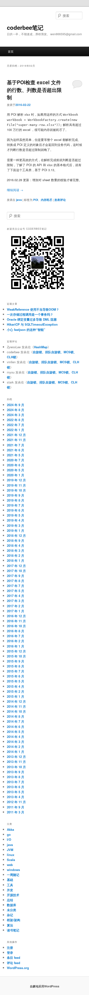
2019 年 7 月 (15, 505)
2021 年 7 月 (15, 445)
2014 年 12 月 (16, 701)
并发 (10, 890)
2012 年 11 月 (16, 802)
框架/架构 (13, 920)
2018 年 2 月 (15, 555)
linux (10, 854)
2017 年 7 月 (15, 585)
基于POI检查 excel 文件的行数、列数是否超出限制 (34, 90)
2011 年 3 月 (15, 812)
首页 (11, 51)
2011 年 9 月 (15, 807)
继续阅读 (15, 190)
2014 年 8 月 (15, 716)
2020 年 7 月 (15, 460)
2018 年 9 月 (15, 540)
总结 (10, 900)
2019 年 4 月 (15, 520)
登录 (10, 952)
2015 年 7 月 (15, 671)
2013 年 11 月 (16, 761)
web (10, 864)
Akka (10, 829)
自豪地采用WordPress (44, 986)
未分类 (11, 910)
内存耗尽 (46, 200)
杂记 (10, 915)
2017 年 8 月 (15, 580)
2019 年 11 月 (16, 485)
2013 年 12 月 (16, 756)
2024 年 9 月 (15, 405)
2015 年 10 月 (16, 656)
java (19, 200)
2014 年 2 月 (15, 746)
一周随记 (13, 874)
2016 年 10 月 (16, 626)
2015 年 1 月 (15, 696)
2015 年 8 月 (15, 666)
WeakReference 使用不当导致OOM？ (33, 309)
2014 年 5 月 (15, 731)
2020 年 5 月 (15, 470)
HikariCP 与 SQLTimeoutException (32, 324)
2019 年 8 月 (15, 500)
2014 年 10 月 (16, 711)
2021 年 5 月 (15, 455)
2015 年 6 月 (15, 676)
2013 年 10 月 (16, 767)
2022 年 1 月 (15, 430)
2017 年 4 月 (15, 595)
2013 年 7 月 (15, 782)
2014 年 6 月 (15, 726)
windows (13, 869)
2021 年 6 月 (15, 450)
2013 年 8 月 (15, 777)
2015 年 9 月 (15, 661)
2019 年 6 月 (15, 510)
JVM (10, 849)
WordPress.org (18, 967)
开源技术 (13, 895)
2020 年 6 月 (15, 465)
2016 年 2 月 (15, 641)
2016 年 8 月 (15, 631)
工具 (10, 885)
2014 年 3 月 (15, 741)
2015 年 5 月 (15, 681)
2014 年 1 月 (15, 751)
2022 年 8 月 (15, 420)
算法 (10, 925)
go (9, 834)
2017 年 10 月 (16, 570)
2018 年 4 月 (15, 545)
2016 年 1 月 (15, 646)
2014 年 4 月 (15, 736)
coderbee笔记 (25, 27)
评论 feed (13, 962)
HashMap (40, 347)
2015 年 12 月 (16, 651)
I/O (9, 839)
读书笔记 (13, 930)
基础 (10, 879)
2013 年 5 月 (15, 792)
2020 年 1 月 (15, 475)
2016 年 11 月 (16, 621)
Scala (11, 859)
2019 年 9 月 (15, 495)
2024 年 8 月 (15, 410)
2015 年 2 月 (15, 691)
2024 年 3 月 (15, 415)
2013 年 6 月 (15, 787)
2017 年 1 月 (15, 611)
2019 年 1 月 (15, 530)
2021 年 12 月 (16, 435)
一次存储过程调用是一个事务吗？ (30, 314)
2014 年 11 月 (16, 706)
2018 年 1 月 (15, 560)
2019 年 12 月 (16, 480)
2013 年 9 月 (15, 772)
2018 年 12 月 (16, 535)
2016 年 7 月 (15, 636)
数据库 (11, 905)
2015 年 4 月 (15, 686)
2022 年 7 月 (15, 425)
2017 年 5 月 (15, 590)
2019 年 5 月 (15, 515)
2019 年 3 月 (15, 525)
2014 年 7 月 (15, 721)
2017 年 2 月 (15, 606)
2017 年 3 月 (15, 600)
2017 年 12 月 (16, 565)
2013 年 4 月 (15, 797)
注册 (10, 947)
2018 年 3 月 (15, 550)
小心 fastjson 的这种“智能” (26, 329)
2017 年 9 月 (15, 575)
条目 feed (13, 957)
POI (35, 200)
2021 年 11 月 (16, 440)
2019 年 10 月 (16, 490)
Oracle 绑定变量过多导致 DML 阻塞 (32, 319)
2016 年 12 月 (16, 616)
